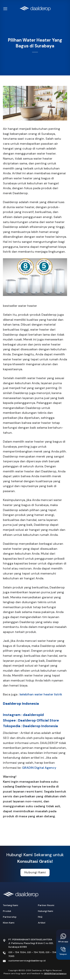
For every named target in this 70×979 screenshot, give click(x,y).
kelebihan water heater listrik (41, 694)
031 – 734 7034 (17, 952)
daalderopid (33, 714)
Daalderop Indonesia (21, 703)
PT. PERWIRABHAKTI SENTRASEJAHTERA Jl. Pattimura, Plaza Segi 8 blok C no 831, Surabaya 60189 (30, 943)
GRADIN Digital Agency (39, 768)
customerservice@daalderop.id (27, 960)
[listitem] (35, 796)
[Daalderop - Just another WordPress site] (35, 8)
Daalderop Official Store (38, 720)
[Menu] (5, 8)
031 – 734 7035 (35, 952)
